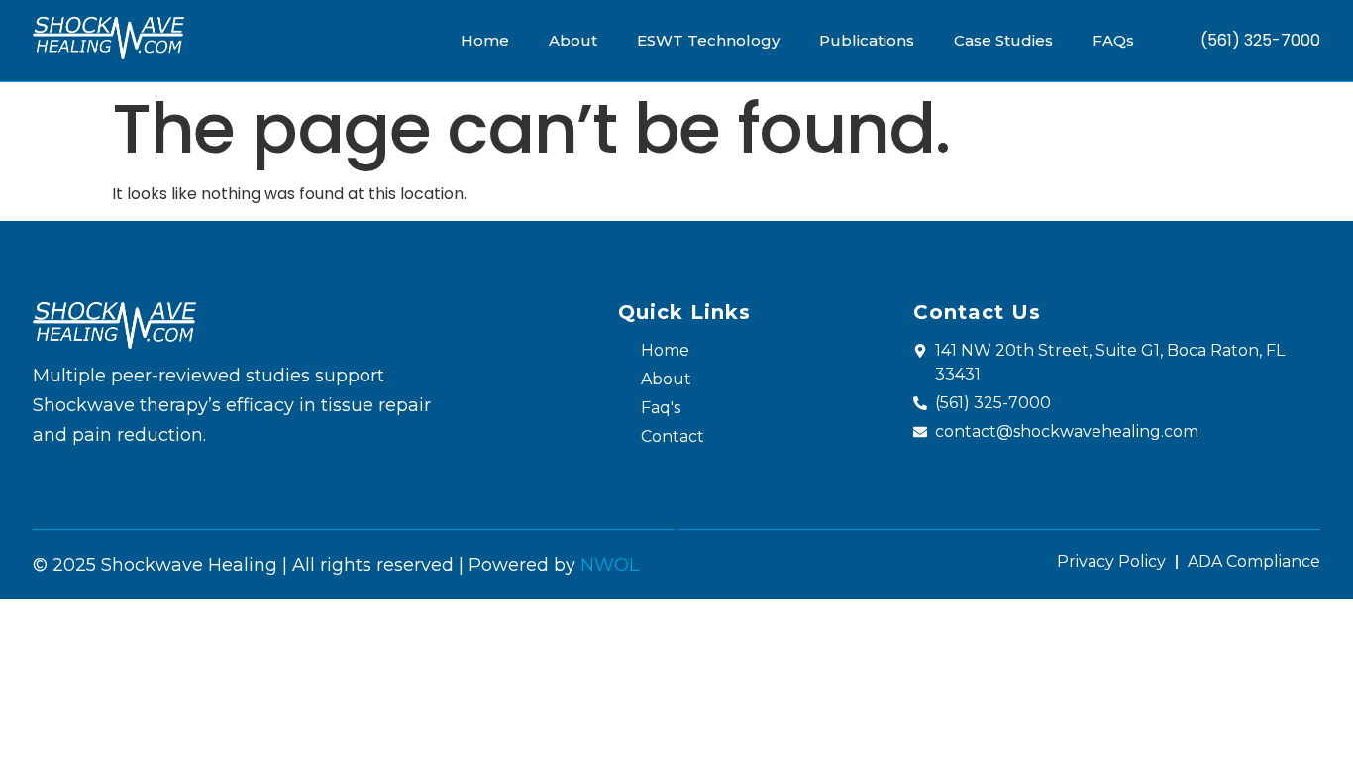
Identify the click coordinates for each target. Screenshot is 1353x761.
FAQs (1113, 40)
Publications (866, 40)
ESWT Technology (708, 40)
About (573, 40)
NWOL (609, 565)
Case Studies (1003, 40)
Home (485, 40)
